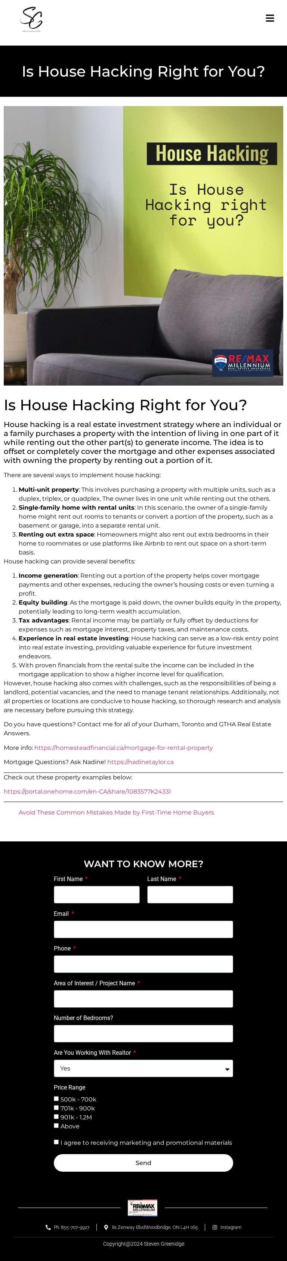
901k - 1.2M (76, 1117)
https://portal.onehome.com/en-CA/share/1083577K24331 (87, 791)
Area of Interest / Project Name (95, 983)
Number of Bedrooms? (83, 1018)
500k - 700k (78, 1099)
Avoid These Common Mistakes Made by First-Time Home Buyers (116, 812)
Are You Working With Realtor (93, 1053)
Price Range (69, 1088)
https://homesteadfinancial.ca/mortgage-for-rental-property (123, 747)
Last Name (162, 879)
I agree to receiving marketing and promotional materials (146, 1142)
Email (62, 914)
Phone (63, 949)
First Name (69, 879)
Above (70, 1126)
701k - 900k (78, 1108)
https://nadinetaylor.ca (140, 762)
